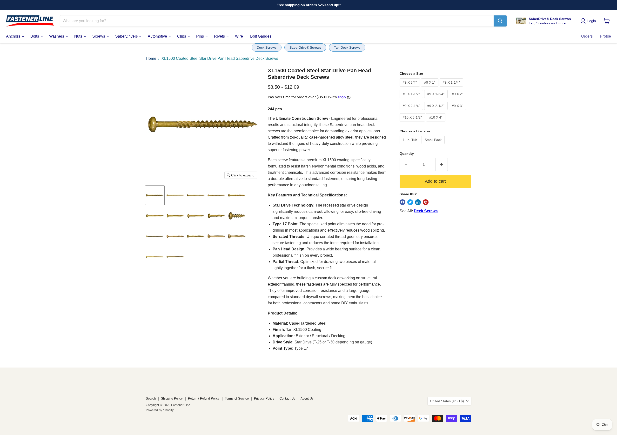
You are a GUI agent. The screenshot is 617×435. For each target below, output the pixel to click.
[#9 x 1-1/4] (216, 215)
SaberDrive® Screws (305, 47)
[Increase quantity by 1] (442, 164)
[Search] (500, 21)
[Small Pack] (434, 145)
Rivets (220, 36)
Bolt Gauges (260, 36)
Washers (57, 36)
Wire (239, 36)
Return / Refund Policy (204, 398)
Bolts (35, 36)
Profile (605, 36)
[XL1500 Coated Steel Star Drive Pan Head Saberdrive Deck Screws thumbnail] (154, 236)
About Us (307, 398)
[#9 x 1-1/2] (195, 215)
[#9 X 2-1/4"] (412, 111)
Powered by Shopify (160, 410)
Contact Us (287, 398)
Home (151, 58)
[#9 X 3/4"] (410, 88)
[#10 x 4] (175, 195)
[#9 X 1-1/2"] (412, 99)
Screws (99, 36)
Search (151, 398)
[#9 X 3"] (458, 111)
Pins (200, 36)
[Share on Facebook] (402, 202)
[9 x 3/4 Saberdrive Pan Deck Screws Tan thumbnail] (236, 215)
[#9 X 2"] (458, 99)
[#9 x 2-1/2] (154, 195)
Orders (587, 36)
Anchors (13, 36)
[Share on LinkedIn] (418, 202)
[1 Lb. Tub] (411, 145)
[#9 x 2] (154, 215)
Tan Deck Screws (347, 47)
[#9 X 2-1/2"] (436, 111)
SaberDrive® (127, 36)
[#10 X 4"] (436, 122)
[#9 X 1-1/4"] (452, 88)
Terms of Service (237, 398)
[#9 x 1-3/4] (175, 215)
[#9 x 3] (216, 195)
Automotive (158, 36)
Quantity (407, 153)
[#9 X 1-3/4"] (436, 99)
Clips (182, 36)
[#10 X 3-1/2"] (413, 122)
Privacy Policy (264, 398)
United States (447, 401)
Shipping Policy (172, 398)
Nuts (78, 36)
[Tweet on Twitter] (410, 202)
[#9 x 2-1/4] (236, 195)
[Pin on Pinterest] (426, 202)
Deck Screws (266, 47)
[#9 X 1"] (430, 88)
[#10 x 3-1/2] (195, 195)
